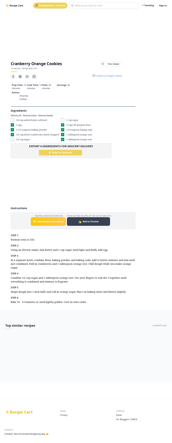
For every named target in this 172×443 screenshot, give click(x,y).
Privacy (63, 415)
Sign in (163, 5)
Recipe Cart (21, 412)
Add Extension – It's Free (52, 5)
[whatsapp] (34, 76)
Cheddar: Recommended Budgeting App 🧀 (26, 433)
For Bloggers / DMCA (126, 419)
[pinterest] (20, 76)
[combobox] (103, 5)
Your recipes (113, 64)
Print (129, 63)
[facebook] (13, 76)
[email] (27, 76)
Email (119, 415)
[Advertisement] (85, 34)
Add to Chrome (91, 221)
